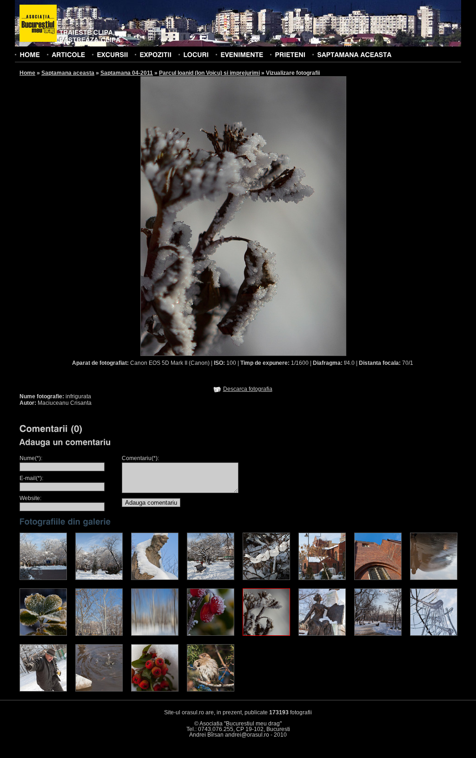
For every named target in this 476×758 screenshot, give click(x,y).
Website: (30, 498)
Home (27, 73)
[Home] (30, 54)
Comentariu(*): (140, 458)
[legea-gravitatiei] (99, 689)
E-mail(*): (31, 478)
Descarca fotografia (247, 389)
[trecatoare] (154, 689)
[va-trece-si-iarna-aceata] (210, 689)
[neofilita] (43, 634)
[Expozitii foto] (155, 54)
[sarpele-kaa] (266, 578)
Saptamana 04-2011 (126, 73)
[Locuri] (196, 54)
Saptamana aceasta (67, 73)
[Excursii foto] (112, 54)
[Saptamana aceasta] (354, 54)
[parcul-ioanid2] (210, 578)
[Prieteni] (290, 54)
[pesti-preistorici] (433, 634)
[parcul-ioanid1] (43, 578)
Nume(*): (31, 458)
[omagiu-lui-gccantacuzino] (322, 634)
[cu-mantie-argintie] (210, 634)
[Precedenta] (191, 215)
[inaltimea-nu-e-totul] (99, 578)
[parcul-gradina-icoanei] (378, 634)
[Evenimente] (241, 54)
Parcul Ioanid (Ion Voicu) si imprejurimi (209, 73)
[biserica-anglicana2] (378, 578)
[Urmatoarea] (295, 215)
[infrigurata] (266, 634)
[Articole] (68, 54)
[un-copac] (99, 634)
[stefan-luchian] (154, 578)
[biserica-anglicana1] (322, 578)
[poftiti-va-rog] (43, 689)
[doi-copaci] (154, 634)
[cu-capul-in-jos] (433, 578)
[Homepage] (38, 24)
